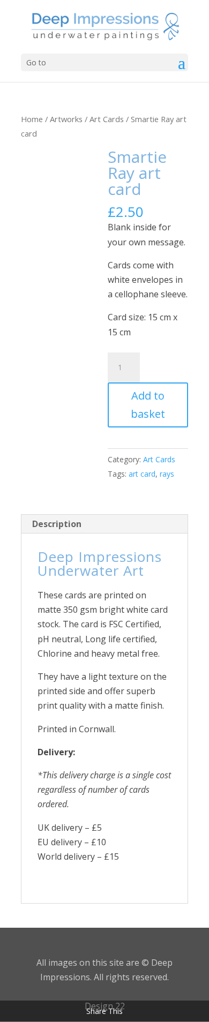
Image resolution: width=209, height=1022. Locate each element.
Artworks (66, 119)
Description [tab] (56, 524)
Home (32, 119)
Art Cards (106, 119)
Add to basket (148, 404)
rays (167, 474)
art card (142, 474)
